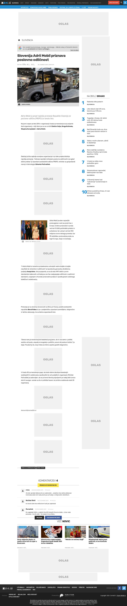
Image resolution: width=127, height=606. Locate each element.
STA (23, 64)
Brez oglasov (113, 2)
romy (28, 490)
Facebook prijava (53, 518)
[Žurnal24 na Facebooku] (119, 588)
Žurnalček (29, 509)
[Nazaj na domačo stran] (19, 40)
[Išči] (121, 2)
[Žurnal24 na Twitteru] (124, 588)
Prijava (39, 518)
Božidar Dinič (30, 500)
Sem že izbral (74, 50)
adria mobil (41, 467)
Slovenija (27, 40)
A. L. (28, 64)
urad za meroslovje (28, 467)
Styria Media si (121, 595)
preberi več (48, 485)
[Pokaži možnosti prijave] (125, 2)
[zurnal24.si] (6, 2)
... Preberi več (90, 604)
